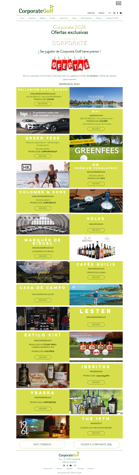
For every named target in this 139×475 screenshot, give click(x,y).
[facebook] (117, 13)
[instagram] (114, 13)
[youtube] (121, 13)
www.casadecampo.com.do (43, 294)
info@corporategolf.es (69, 462)
